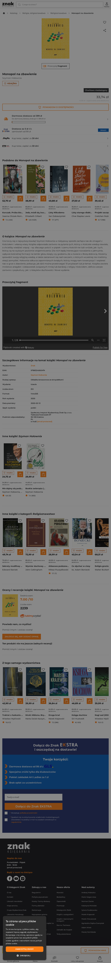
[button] (24, 955)
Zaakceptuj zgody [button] (24, 949)
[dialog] (24, 938)
